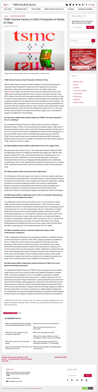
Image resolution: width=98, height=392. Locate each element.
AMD (8, 249)
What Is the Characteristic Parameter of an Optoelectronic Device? (18, 347)
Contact (76, 85)
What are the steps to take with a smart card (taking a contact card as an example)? (47, 337)
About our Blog (78, 82)
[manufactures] (67, 4)
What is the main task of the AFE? (44, 332)
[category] (70, 4)
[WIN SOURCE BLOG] (23, 4)
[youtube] (73, 4)
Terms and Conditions (80, 90)
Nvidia (10, 91)
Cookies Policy (78, 93)
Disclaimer (77, 99)
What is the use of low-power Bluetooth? (46, 323)
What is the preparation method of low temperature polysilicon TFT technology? (46, 342)
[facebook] (86, 4)
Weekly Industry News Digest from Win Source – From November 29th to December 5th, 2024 (17, 359)
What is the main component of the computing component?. (16, 333)
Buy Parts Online (79, 102)
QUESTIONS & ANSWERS (85, 9)
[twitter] (76, 4)
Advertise (76, 87)
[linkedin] (79, 4)
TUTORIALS (71, 9)
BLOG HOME (7, 9)
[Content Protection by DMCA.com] (89, 389)
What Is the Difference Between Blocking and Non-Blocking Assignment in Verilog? (18, 324)
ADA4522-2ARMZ (61, 357)
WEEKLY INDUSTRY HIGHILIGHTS (54, 9)
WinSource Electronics (36, 388)
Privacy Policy (78, 96)
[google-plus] (83, 4)
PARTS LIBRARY (36, 9)
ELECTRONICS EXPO (21, 9)
